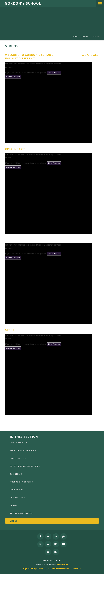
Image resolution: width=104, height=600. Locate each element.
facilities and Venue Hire (24, 450)
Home (75, 36)
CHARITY (14, 505)
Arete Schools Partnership (25, 466)
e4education (62, 564)
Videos (96, 36)
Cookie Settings (13, 76)
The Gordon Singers (21, 513)
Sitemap (77, 569)
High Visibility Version (33, 569)
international (18, 497)
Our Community (18, 442)
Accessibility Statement (58, 569)
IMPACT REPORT (18, 458)
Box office (16, 474)
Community (85, 36)
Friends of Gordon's (21, 482)
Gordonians (16, 489)
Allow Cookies (54, 72)
